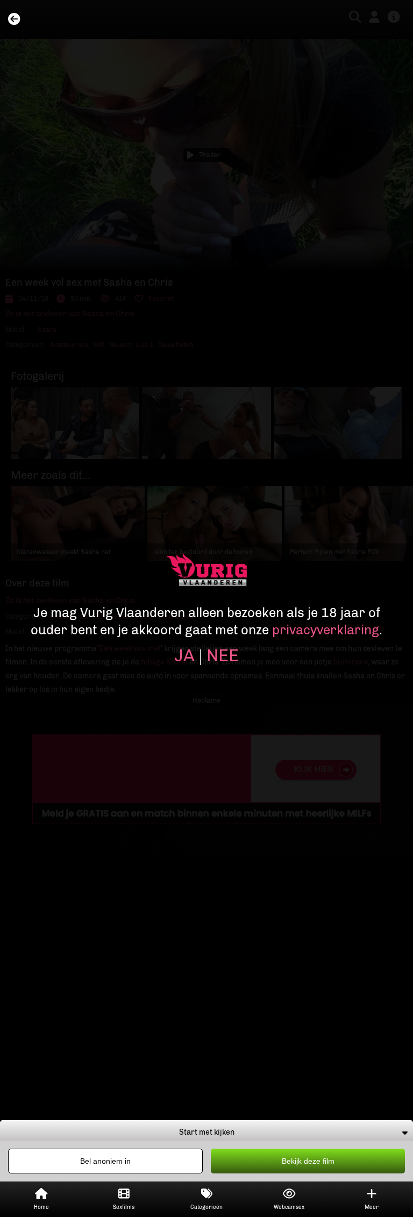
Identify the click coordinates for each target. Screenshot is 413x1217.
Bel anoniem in (105, 1161)
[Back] (14, 19)
